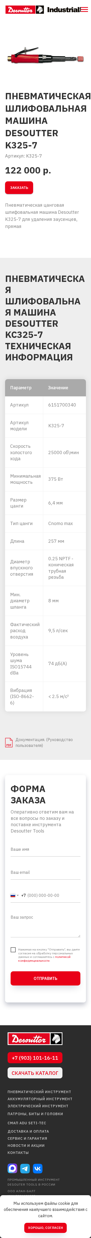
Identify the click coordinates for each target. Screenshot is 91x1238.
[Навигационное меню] (84, 9)
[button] (19, 187)
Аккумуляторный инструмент (40, 1099)
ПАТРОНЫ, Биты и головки (35, 1114)
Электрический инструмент (38, 1106)
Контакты (18, 1152)
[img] (35, 1038)
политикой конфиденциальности (44, 958)
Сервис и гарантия (27, 1138)
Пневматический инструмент (39, 1092)
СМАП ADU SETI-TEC (27, 1123)
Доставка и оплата (28, 1131)
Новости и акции (26, 1145)
